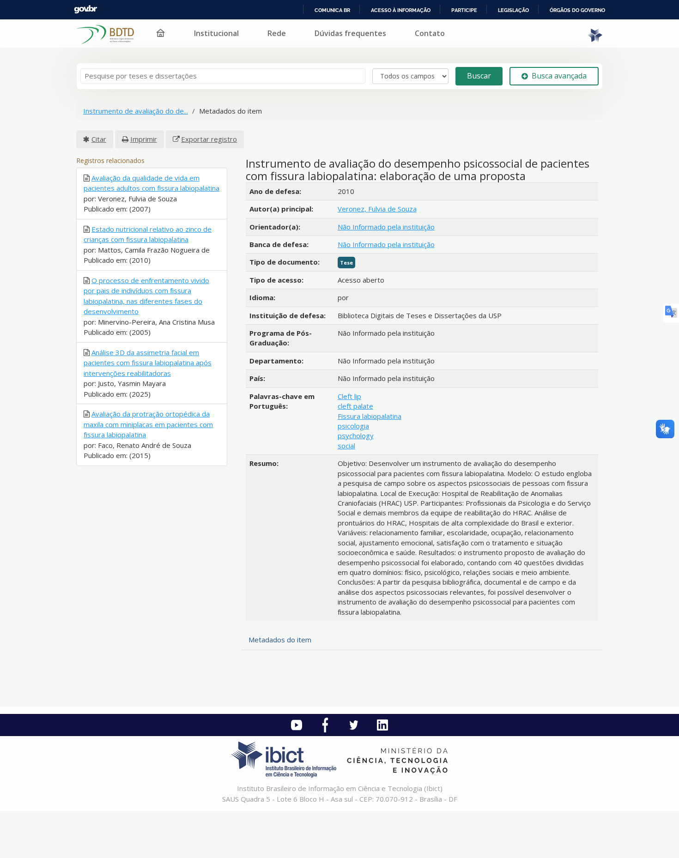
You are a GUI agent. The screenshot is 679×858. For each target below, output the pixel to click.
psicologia (353, 425)
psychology (356, 435)
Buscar (479, 76)
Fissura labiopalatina (369, 416)
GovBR (85, 9)
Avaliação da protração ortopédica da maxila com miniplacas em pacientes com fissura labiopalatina (148, 424)
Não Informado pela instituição (386, 226)
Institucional (216, 33)
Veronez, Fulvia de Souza (377, 208)
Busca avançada (559, 76)
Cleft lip (349, 396)
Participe (464, 10)
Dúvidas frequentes (350, 33)
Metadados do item (280, 639)
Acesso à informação (400, 10)
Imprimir (143, 139)
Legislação (513, 10)
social (346, 445)
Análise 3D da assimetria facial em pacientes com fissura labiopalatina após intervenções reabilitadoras (148, 363)
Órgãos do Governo (577, 10)
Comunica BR (332, 10)
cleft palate (355, 406)
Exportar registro (209, 139)
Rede (276, 33)
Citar (98, 139)
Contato (430, 33)
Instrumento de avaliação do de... (135, 110)
